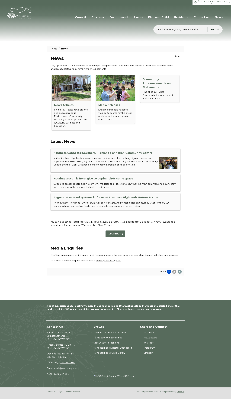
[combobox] (211, 2)
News (219, 17)
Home (54, 48)
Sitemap (76, 392)
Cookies (68, 392)
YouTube (149, 342)
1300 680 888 (67, 362)
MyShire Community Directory (110, 332)
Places (138, 17)
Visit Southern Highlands (107, 342)
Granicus (180, 392)
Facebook (149, 332)
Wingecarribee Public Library (109, 353)
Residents (181, 17)
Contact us (201, 17)
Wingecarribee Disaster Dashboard (113, 348)
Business (97, 17)
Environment (118, 17)
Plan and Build (158, 17)
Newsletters (150, 337)
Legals (60, 392)
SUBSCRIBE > (114, 234)
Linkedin (148, 353)
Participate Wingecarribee (108, 337)
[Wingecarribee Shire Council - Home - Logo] (19, 13)
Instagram (149, 348)
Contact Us (51, 392)
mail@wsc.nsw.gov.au (65, 368)
